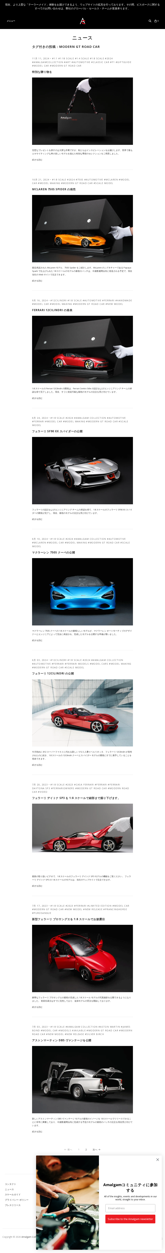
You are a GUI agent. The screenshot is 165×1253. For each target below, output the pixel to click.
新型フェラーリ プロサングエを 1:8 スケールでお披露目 (68, 919)
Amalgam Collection (31, 1236)
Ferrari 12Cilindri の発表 (52, 310)
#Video (42, 791)
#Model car (40, 65)
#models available (72, 1030)
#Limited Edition (99, 905)
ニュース (82, 37)
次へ (95, 1149)
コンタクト (10, 1183)
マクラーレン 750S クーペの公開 (53, 552)
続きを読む (37, 159)
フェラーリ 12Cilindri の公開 (53, 673)
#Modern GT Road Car (66, 65)
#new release (92, 909)
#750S (79, 179)
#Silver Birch (94, 1034)
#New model (114, 303)
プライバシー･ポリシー (17, 1199)
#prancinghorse (115, 909)
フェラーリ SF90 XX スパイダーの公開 (57, 431)
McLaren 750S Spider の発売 (54, 189)
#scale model (103, 183)
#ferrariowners (62, 788)
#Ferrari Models (77, 663)
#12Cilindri (58, 300)
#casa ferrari (84, 784)
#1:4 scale (82, 58)
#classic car (100, 62)
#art (67, 62)
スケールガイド (13, 1194)
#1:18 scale (66, 58)
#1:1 (55, 58)
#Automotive (81, 62)
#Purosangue (41, 912)
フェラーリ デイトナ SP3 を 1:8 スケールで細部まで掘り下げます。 (76, 798)
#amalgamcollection (47, 62)
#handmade (123, 300)
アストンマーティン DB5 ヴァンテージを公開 (62, 1040)
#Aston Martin (109, 1026)
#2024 (109, 58)
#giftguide (123, 62)
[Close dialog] (157, 1159)
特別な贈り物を (42, 72)
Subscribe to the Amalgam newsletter (130, 1219)
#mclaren (111, 179)
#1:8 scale (97, 58)
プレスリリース (13, 1205)
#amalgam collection (90, 417)
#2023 (69, 784)
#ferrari (108, 300)
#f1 (112, 62)
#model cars (99, 663)
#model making (49, 183)
